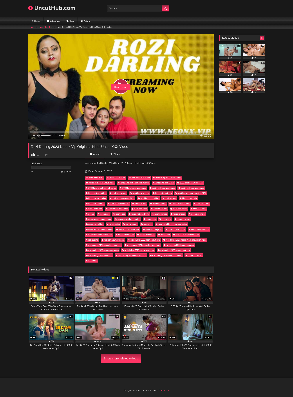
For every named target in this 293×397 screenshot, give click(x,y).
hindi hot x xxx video (150, 198)
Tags (72, 21)
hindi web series (180, 209)
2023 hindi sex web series (163, 188)
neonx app (105, 214)
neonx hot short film (140, 214)
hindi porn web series (119, 203)
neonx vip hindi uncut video (100, 229)
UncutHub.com (54, 8)
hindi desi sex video (97, 193)
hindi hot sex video (141, 193)
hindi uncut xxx (160, 209)
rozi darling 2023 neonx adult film (145, 240)
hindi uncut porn (95, 209)
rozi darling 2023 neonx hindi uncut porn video (186, 240)
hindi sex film (140, 203)
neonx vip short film (200, 229)
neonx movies (161, 214)
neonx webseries (147, 235)
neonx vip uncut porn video (100, 235)
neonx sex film (183, 219)
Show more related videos (121, 358)
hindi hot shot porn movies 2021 (192, 193)
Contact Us (164, 390)
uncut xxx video (195, 255)
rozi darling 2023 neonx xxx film (132, 255)
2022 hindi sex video (165, 183)
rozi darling (93, 240)
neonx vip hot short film (129, 229)
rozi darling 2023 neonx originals (180, 245)
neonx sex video (95, 224)
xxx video (92, 260)
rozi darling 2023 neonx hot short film (143, 245)
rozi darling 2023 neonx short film (175, 250)
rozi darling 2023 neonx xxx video (167, 255)
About (96, 154)
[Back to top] (283, 388)
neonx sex (166, 219)
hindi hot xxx (170, 198)
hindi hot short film (163, 193)
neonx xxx (165, 235)
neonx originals (198, 214)
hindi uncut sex (140, 209)
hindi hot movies (119, 193)
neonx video (114, 224)
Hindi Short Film (46, 27)
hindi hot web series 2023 (123, 198)
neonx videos (131, 224)
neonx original (179, 214)
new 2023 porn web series (187, 235)
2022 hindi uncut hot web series (102, 188)
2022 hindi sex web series (191, 183)
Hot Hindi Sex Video (141, 177)
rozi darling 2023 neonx (114, 240)
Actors (87, 21)
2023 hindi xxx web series (192, 188)
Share (116, 154)
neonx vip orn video (176, 229)
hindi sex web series (181, 203)
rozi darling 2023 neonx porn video (103, 250)
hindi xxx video (199, 209)
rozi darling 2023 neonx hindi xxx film (104, 245)
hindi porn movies (96, 203)
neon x (91, 214)
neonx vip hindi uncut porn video (172, 224)
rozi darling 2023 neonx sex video (139, 250)
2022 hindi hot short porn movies (135, 183)
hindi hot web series (97, 198)
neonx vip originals (153, 229)
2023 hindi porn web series (134, 188)
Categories (54, 21)
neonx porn (151, 219)
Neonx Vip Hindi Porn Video (168, 177)
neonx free (120, 214)
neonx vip (148, 224)
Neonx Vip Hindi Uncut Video (101, 183)
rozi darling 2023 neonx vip (100, 255)
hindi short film (202, 203)
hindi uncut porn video (118, 209)
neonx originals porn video (99, 219)
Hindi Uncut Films (117, 177)
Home (37, 21)
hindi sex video (159, 203)
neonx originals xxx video (129, 219)
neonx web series (126, 235)
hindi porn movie (189, 198)
